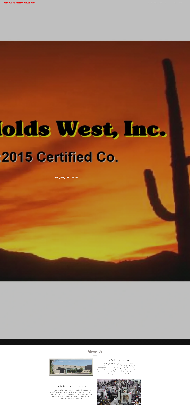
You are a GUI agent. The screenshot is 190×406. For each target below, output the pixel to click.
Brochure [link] (158, 3)
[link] (19, 3)
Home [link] (150, 3)
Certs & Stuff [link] (177, 3)
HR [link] (185, 3)
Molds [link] (166, 3)
